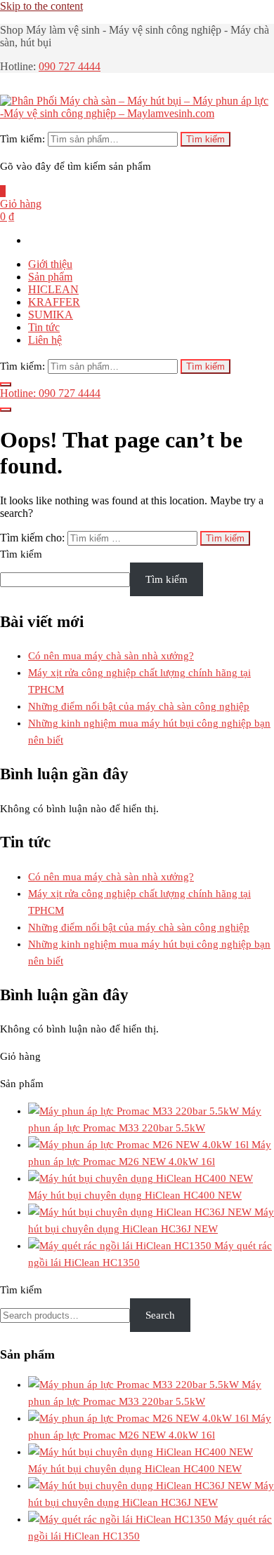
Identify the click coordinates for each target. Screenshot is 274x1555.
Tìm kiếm (205, 139)
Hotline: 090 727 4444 (50, 393)
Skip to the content (41, 6)
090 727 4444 (69, 66)
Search (160, 1315)
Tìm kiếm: (22, 138)
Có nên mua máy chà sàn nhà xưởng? (111, 655)
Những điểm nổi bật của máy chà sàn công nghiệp (138, 706)
